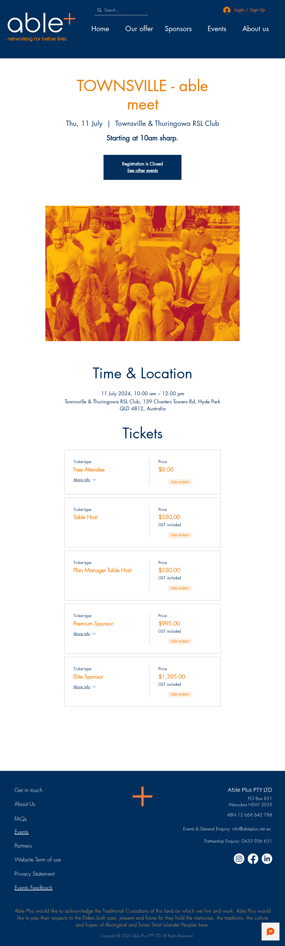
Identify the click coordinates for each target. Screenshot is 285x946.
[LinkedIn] (267, 858)
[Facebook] (253, 858)
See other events (142, 170)
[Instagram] (239, 858)
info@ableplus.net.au (251, 829)
